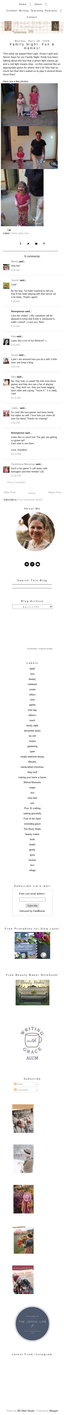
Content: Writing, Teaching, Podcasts (32, 10)
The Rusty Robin (32, 829)
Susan (14, 355)
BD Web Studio (25, 1410)
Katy (13, 336)
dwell (32, 669)
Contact (32, 17)
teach (32, 720)
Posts (19, 1084)
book (32, 839)
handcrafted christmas (32, 767)
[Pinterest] (27, 564)
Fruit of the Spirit (32, 818)
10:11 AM (16, 398)
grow (32, 855)
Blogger (53, 1410)
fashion (32, 860)
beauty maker (32, 834)
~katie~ (15, 408)
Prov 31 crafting (32, 808)
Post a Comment (16, 482)
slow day (32, 710)
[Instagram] (32, 564)
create (32, 689)
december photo (32, 731)
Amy (13, 377)
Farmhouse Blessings (23, 464)
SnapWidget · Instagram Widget (39, 649)
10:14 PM (16, 454)
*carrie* (15, 280)
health (32, 844)
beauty (32, 679)
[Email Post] (9, 230)
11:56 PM (16, 476)
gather (32, 705)
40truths (32, 762)
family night (17, 233)
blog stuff (32, 772)
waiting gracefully (32, 813)
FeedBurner (39, 911)
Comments (22, 1090)
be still (32, 736)
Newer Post (54, 492)
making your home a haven (32, 777)
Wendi (14, 261)
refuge (32, 870)
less (32, 865)
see (32, 803)
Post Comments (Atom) (30, 500)
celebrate (32, 684)
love (27, 233)
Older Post (9, 492)
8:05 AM (15, 270)
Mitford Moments (32, 782)
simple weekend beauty (32, 756)
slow (32, 699)
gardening (32, 746)
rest (32, 793)
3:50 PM (15, 423)
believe (32, 715)
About (38, 4)
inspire (32, 741)
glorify (32, 850)
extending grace (32, 824)
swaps (32, 787)
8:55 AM (15, 345)
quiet (32, 751)
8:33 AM (15, 326)
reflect (32, 694)
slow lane (32, 798)
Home (23, 4)
